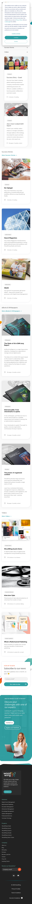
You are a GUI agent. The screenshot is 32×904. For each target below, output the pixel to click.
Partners (4, 852)
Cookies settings (16, 33)
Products (4, 823)
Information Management (8, 809)
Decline (16, 41)
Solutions (4, 799)
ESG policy (4, 850)
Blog (3, 847)
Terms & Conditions (16, 892)
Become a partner (6, 854)
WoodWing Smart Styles (8, 837)
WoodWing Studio (6, 826)
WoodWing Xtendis (6, 832)
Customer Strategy (6, 818)
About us (4, 845)
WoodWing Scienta (6, 830)
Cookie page (7, 21)
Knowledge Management (8, 811)
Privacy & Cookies (16, 888)
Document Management (7, 806)
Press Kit (4, 859)
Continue (16, 37)
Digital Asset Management (8, 802)
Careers (4, 856)
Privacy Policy (19, 20)
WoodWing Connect (7, 835)
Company (4, 842)
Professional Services (7, 815)
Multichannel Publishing (7, 804)
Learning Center (6, 861)
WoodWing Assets (6, 828)
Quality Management (7, 813)
